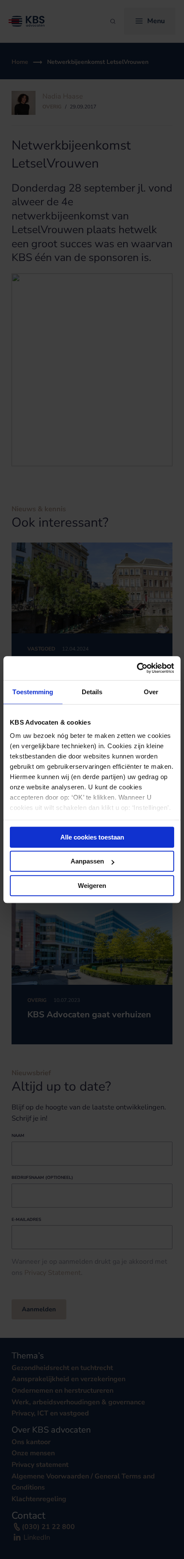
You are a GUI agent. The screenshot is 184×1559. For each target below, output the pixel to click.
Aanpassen (87, 861)
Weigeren (92, 885)
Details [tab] (92, 692)
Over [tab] (151, 692)
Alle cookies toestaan (92, 837)
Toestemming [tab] (32, 692)
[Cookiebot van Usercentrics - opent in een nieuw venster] (136, 668)
